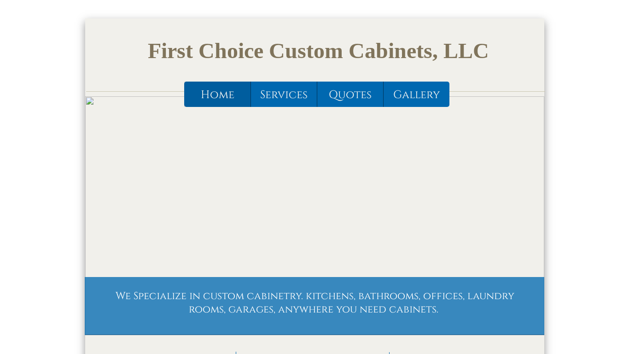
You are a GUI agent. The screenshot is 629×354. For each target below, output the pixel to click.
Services (284, 95)
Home (217, 95)
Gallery (416, 95)
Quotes (350, 95)
